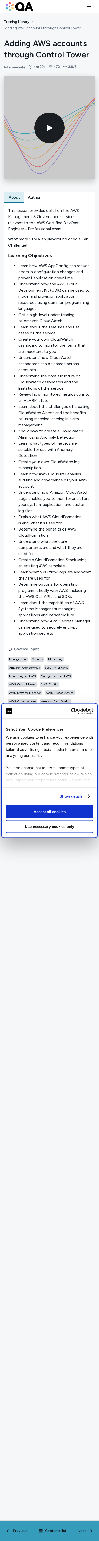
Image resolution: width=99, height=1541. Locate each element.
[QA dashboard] (20, 6)
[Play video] (49, 128)
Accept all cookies (50, 811)
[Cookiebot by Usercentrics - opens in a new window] (71, 711)
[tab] (14, 197)
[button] (89, 6)
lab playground (54, 239)
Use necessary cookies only (49, 826)
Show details (71, 796)
